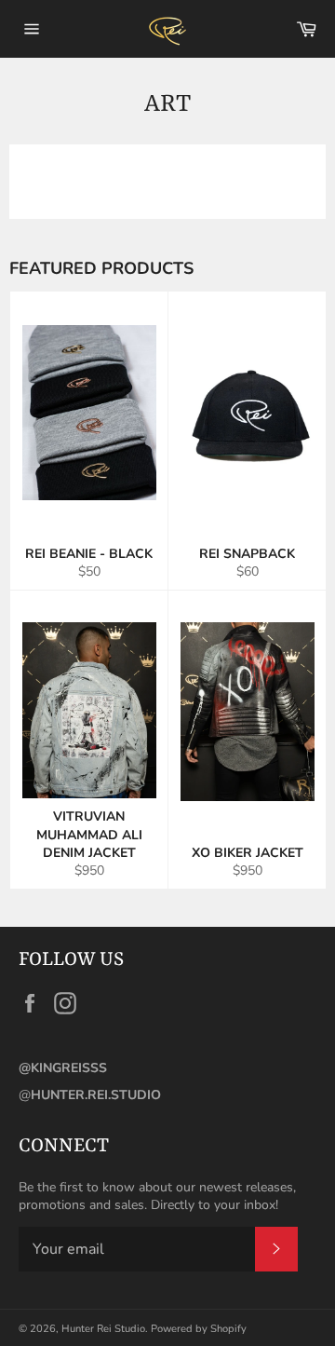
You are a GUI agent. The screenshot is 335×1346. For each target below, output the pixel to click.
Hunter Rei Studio (103, 1329)
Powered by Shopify (199, 1329)
